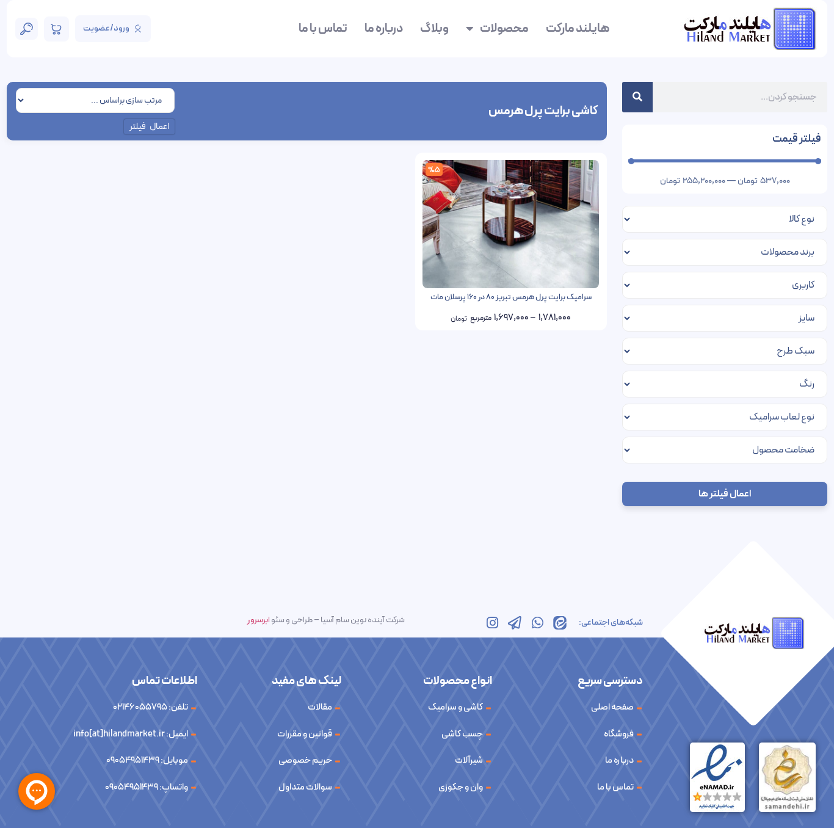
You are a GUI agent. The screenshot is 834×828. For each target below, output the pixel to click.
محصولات (504, 29)
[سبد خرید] (56, 29)
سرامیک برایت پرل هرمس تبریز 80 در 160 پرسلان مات (511, 297)
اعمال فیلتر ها (724, 494)
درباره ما (383, 29)
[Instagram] (492, 623)
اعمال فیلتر (149, 127)
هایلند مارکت (577, 29)
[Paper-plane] (514, 623)
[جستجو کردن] (637, 97)
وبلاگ (434, 29)
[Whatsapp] (537, 623)
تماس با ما (323, 29)
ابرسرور (258, 620)
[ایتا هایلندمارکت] (560, 623)
